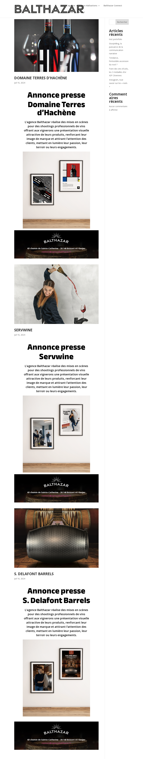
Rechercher (122, 22)
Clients (69, 12)
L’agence (70, 6)
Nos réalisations (89, 6)
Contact (81, 12)
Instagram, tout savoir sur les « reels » (118, 83)
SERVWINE (23, 329)
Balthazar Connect (113, 6)
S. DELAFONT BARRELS (34, 573)
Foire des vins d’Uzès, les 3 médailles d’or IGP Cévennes (118, 72)
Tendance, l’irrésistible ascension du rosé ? (118, 61)
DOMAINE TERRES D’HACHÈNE (40, 77)
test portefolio (115, 39)
